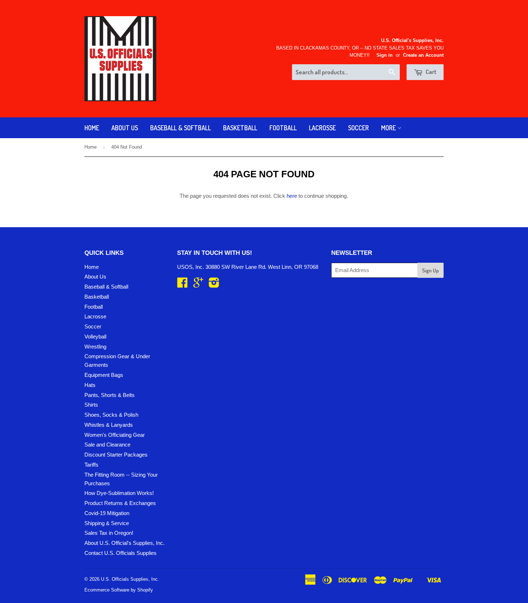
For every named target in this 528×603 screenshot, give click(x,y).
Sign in (384, 55)
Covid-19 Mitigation (106, 513)
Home (91, 128)
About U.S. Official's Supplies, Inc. (124, 543)
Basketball (240, 128)
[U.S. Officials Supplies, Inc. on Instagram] (214, 285)
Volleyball (95, 336)
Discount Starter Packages (116, 455)
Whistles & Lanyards (108, 425)
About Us (124, 128)
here (292, 196)
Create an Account (423, 55)
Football (283, 128)
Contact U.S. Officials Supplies (120, 553)
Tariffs (91, 465)
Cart (430, 71)
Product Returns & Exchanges (120, 503)
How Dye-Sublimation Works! (119, 493)
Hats (90, 385)
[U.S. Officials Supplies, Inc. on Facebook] (182, 285)
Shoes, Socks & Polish (111, 415)
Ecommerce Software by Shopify (118, 590)
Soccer (358, 128)
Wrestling (95, 346)
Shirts (91, 405)
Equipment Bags (103, 375)
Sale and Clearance (107, 444)
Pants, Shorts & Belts (109, 395)
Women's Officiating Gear (114, 435)
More (389, 128)
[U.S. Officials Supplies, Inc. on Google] (198, 285)
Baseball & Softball (180, 128)
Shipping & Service (106, 523)
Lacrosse (322, 128)
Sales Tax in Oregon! (108, 533)
